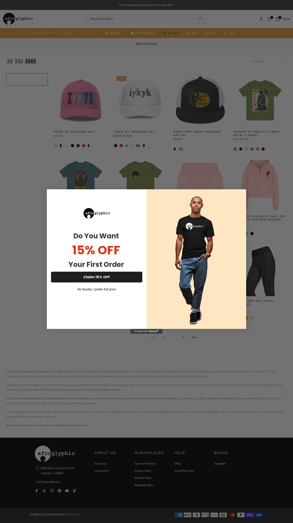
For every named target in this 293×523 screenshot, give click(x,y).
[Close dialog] (241, 194)
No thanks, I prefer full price (97, 289)
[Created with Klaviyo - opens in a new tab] (146, 331)
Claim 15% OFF (96, 276)
